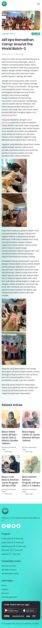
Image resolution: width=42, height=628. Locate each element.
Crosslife (35, 624)
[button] (38, 4)
